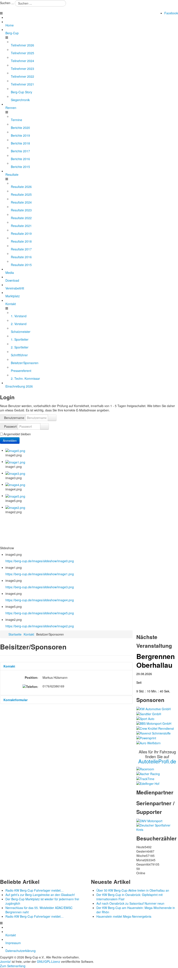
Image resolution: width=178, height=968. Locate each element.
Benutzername (14, 418)
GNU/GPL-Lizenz (48, 961)
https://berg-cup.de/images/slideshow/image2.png (39, 626)
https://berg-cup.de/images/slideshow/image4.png (39, 600)
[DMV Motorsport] (149, 820)
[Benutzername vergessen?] (52, 417)
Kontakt (29, 634)
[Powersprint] (146, 737)
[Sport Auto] (145, 718)
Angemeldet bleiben (17, 434)
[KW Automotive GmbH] (153, 708)
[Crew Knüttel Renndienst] (155, 728)
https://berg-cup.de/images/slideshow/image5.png (39, 613)
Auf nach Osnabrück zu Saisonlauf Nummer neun (130, 903)
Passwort (10, 426)
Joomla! (5, 961)
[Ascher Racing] (148, 773)
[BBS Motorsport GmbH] (153, 723)
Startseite (14, 634)
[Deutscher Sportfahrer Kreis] (157, 827)
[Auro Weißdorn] (148, 742)
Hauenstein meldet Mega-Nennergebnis (123, 916)
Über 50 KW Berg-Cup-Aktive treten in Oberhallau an (132, 890)
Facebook (171, 13)
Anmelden (10, 440)
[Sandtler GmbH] (148, 713)
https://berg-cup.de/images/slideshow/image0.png (39, 561)
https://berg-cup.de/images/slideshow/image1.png (39, 574)
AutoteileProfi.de (157, 761)
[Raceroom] (145, 768)
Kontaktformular (15, 700)
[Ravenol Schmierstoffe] (153, 733)
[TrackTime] (145, 778)
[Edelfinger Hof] (147, 783)
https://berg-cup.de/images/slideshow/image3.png (39, 587)
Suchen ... (7, 3)
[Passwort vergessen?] (44, 426)
